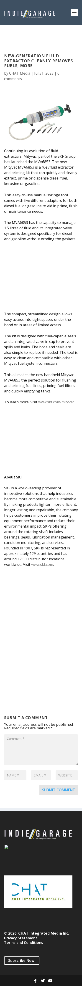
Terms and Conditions (23, 942)
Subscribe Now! (21, 960)
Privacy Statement (20, 937)
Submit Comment (58, 789)
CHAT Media (19, 73)
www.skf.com (42, 564)
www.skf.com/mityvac (56, 402)
